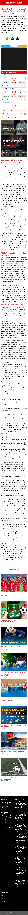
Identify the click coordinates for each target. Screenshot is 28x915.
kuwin (3, 563)
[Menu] (2, 3)
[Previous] (1, 153)
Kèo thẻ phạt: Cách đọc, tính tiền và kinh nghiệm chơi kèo (12, 752)
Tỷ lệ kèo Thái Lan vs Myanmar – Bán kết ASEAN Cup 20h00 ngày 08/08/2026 (20, 859)
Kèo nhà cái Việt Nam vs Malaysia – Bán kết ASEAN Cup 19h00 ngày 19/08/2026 (20, 804)
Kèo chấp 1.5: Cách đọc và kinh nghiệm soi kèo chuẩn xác (13, 673)
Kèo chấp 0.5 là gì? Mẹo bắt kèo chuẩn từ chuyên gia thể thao (13, 699)
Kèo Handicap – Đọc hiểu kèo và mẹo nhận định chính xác (13, 726)
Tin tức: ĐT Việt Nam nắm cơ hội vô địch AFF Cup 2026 (13, 594)
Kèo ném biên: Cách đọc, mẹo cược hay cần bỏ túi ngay (13, 647)
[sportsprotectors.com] (14, 2)
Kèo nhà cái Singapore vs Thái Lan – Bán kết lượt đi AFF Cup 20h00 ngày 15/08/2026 (20, 153)
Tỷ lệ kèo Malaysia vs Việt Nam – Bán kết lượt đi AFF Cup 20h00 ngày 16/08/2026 (7, 153)
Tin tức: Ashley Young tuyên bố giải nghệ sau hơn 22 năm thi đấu (13, 141)
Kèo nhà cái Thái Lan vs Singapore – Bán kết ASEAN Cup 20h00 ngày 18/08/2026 (20, 815)
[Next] (26, 153)
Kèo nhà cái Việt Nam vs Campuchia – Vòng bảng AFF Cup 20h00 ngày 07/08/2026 (20, 881)
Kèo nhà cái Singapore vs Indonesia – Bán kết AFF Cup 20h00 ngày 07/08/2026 (21, 870)
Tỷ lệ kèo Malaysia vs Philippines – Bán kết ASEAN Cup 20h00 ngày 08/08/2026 (21, 848)
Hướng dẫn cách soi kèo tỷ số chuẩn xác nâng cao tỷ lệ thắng (12, 621)
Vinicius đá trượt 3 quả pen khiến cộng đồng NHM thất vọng (13, 127)
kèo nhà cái (7, 165)
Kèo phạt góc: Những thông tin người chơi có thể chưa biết (13, 778)
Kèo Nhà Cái (4, 16)
